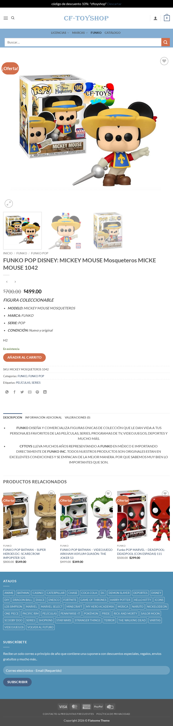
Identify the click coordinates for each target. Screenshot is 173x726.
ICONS (159, 599)
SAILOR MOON (150, 613)
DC (103, 593)
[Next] (161, 132)
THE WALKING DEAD (132, 620)
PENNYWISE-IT (70, 613)
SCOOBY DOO (13, 620)
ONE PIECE (11, 613)
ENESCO (54, 599)
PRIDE (106, 613)
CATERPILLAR (56, 593)
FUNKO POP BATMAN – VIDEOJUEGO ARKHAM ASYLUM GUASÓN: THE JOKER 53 (86, 553)
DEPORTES (140, 593)
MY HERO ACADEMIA (100, 606)
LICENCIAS (58, 32)
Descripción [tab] (12, 417)
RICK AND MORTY (125, 613)
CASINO (38, 593)
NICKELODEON (157, 606)
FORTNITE (70, 599)
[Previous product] (15, 282)
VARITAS (155, 620)
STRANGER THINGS (87, 620)
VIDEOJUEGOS (14, 627)
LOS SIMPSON (13, 606)
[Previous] (12, 132)
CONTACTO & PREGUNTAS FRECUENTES (68, 713)
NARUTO (137, 606)
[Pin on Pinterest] (37, 392)
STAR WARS (63, 620)
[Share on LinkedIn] (45, 392)
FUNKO (96, 32)
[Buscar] (12, 18)
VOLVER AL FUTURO (40, 627)
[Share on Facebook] (14, 392)
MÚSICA (123, 606)
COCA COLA (89, 593)
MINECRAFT (74, 606)
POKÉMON (91, 613)
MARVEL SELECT (52, 606)
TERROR (109, 620)
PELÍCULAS (23, 382)
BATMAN (23, 593)
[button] (5, 18)
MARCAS (78, 32)
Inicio (7, 253)
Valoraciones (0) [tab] (77, 417)
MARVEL (31, 606)
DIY (6, 599)
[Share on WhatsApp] (7, 392)
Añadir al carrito (24, 357)
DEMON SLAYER (119, 593)
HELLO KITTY (142, 599)
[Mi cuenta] (155, 18)
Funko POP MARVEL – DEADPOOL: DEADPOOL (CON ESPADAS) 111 (141, 551)
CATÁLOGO (112, 32)
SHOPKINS (46, 620)
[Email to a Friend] (29, 392)
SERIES (36, 382)
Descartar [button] (114, 4)
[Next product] (7, 282)
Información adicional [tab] (43, 417)
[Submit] (165, 42)
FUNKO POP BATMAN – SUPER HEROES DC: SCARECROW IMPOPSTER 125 (24, 553)
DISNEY (156, 593)
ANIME (9, 593)
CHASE (72, 593)
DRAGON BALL (22, 599)
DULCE (40, 599)
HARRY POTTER (120, 599)
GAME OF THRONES (93, 599)
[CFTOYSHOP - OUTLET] (86, 18)
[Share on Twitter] (22, 392)
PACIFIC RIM (31, 613)
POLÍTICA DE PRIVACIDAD (113, 713)
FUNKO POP (39, 253)
